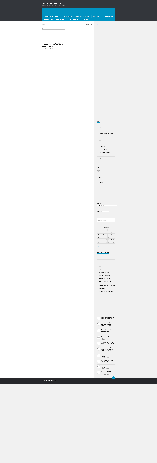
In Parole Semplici (103, 146)
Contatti (100, 127)
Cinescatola (65, 9)
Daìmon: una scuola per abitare (79, 9)
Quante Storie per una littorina (105, 275)
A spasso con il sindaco (103, 258)
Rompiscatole (96, 16)
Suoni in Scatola (74, 19)
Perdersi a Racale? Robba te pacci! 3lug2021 (52, 45)
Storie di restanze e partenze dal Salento (107, 285)
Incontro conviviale (103, 261)
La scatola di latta (51, 3)
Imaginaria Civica (62, 13)
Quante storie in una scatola (82, 16)
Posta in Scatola (68, 16)
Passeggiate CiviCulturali (48, 42)
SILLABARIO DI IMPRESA (104, 278)
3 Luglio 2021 (44, 48)
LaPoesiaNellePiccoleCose (104, 263)
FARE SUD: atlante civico (49, 13)
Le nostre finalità (102, 130)
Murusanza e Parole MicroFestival (52, 16)
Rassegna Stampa (102, 160)
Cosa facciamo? (102, 143)
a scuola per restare (103, 255)
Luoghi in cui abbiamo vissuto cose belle (107, 158)
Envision (49, 381)
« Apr (98, 246)
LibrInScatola (98, 13)
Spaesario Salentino (48, 19)
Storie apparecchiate (61, 19)
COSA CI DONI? (84, 19)
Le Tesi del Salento (103, 149)
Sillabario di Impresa (108, 16)
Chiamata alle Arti (55, 9)
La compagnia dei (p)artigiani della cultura (80, 13)
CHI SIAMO (45, 9)
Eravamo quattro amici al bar (98, 9)
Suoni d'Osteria (102, 288)
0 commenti (51, 48)
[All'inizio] (113, 377)
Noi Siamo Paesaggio (103, 269)
